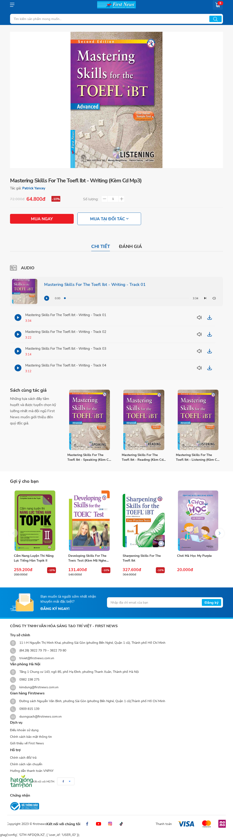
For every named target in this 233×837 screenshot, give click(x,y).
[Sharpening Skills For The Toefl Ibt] (144, 520)
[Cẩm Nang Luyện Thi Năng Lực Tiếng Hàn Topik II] (35, 520)
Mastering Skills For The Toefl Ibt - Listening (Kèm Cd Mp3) (197, 457)
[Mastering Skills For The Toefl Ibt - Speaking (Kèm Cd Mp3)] (89, 420)
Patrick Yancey (33, 188)
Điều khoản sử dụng (24, 730)
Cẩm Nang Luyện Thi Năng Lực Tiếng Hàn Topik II (33, 557)
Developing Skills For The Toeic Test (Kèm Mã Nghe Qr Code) (87, 558)
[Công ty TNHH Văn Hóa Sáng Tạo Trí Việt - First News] (116, 4)
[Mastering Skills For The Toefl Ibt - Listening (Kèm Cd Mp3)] (198, 420)
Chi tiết (100, 246)
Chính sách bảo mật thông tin (31, 736)
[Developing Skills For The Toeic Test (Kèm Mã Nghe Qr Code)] (89, 520)
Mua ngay (42, 218)
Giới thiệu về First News (27, 743)
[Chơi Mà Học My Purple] (198, 520)
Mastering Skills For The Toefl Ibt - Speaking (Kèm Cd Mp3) (89, 457)
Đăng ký (211, 602)
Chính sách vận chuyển (26, 764)
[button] (219, 533)
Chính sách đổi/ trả (23, 757)
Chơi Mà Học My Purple (194, 555)
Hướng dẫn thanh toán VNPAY (31, 770)
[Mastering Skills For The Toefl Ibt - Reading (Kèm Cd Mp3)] (144, 420)
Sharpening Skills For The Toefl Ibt (142, 557)
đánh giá (130, 246)
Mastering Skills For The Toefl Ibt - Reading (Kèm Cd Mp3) (142, 457)
